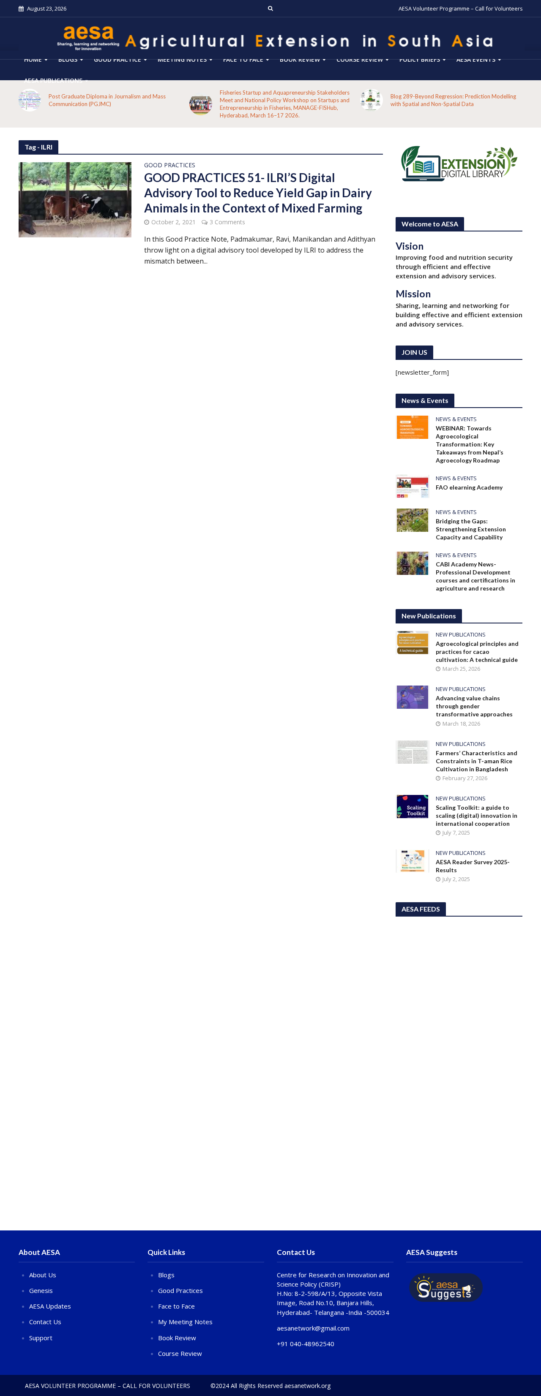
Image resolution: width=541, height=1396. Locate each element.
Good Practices (169, 165)
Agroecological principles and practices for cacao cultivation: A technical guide (477, 651)
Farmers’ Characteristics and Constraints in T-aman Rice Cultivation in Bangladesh (476, 761)
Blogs (67, 59)
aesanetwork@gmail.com (313, 1328)
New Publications (461, 634)
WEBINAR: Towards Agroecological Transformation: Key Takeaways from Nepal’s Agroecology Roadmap (469, 444)
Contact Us (45, 1321)
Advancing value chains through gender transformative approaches (474, 706)
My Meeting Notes (185, 1321)
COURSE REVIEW (359, 59)
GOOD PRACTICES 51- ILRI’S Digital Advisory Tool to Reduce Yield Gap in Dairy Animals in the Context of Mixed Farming (258, 192)
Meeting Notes (182, 59)
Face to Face (243, 59)
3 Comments (227, 222)
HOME (33, 59)
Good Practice (117, 59)
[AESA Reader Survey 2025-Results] (412, 860)
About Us (42, 1275)
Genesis (41, 1290)
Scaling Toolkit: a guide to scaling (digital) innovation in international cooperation (476, 815)
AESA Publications (53, 80)
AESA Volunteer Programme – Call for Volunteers (461, 8)
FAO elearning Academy (469, 487)
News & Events (456, 419)
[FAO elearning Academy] (412, 486)
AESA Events (475, 59)
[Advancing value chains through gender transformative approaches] (412, 696)
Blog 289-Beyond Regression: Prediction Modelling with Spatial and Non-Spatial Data (453, 100)
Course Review (180, 1353)
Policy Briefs (419, 59)
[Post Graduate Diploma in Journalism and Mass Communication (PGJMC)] (29, 100)
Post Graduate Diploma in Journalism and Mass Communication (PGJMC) (107, 100)
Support (40, 1337)
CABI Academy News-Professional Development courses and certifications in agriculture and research (475, 576)
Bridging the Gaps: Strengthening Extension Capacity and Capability (471, 529)
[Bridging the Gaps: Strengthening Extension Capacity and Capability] (412, 519)
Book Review (300, 59)
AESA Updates (50, 1306)
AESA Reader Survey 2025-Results (473, 866)
